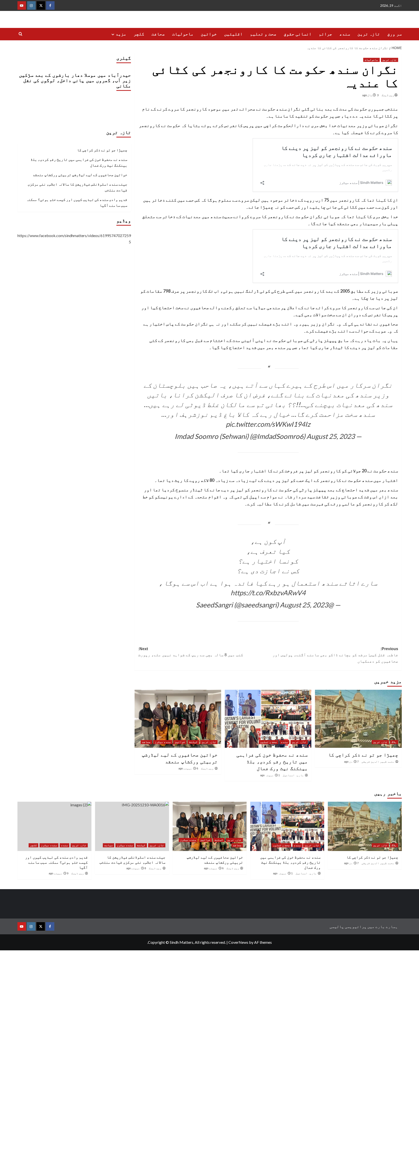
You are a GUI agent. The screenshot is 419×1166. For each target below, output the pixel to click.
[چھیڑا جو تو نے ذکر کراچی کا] (358, 719)
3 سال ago (370, 95)
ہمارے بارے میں (382, 926)
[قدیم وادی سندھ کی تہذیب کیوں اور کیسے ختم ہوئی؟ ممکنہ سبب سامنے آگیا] (54, 826)
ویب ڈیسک (388, 95)
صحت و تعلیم (263, 34)
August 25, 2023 (330, 436)
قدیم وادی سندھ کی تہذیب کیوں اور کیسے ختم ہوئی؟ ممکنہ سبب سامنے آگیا (76, 202)
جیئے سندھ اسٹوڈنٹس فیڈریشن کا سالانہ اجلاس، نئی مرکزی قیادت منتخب (77, 187)
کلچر (139, 34)
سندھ (344, 34)
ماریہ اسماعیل (293, 775)
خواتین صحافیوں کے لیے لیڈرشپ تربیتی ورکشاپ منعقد (80, 174)
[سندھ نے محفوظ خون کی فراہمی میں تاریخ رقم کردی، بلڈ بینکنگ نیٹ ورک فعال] (268, 719)
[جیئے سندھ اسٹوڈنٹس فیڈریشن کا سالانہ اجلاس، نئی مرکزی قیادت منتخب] (132, 826)
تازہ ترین (368, 34)
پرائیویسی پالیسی (348, 926)
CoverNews (238, 942)
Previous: (335, 655)
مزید (121, 34)
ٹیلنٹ (193, 741)
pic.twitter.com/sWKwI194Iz (268, 424)
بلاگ (394, 741)
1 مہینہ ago (270, 775)
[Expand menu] (113, 34)
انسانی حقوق (298, 34)
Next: (190, 652)
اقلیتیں (233, 34)
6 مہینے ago (188, 768)
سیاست (108, 845)
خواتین (209, 34)
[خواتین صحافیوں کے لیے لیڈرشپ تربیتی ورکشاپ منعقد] (178, 719)
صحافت (158, 34)
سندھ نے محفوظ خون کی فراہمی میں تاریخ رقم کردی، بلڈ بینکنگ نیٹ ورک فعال (272, 761)
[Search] (20, 34)
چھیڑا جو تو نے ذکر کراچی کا (363, 754)
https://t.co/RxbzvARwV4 (268, 592)
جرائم (325, 34)
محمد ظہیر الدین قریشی (378, 761)
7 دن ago (351, 761)
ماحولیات (182, 34)
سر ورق (394, 34)
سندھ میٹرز (163, 741)
